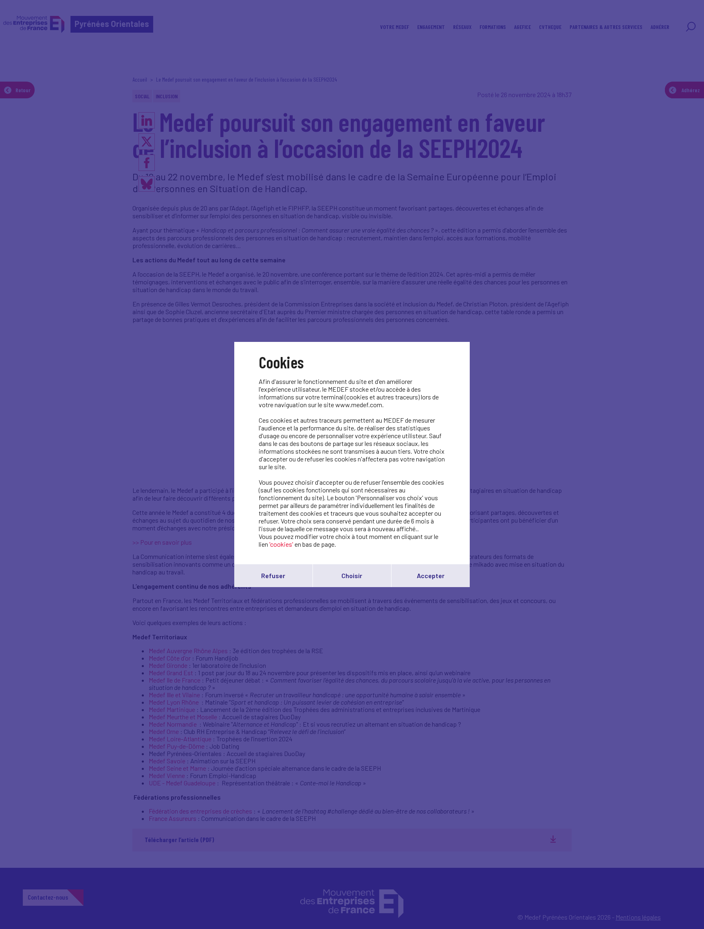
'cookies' (281, 544)
